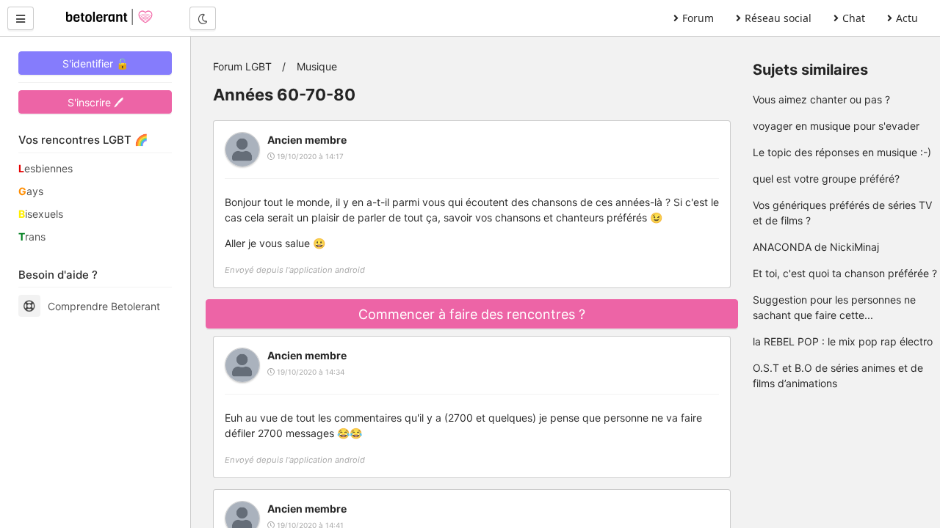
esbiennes (45, 168)
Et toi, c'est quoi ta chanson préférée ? (845, 273)
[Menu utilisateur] (20, 18)
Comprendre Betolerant (104, 306)
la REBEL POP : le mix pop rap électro (843, 341)
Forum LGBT (242, 66)
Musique (317, 66)
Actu (907, 18)
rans (32, 236)
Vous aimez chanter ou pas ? (821, 99)
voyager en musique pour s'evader (836, 126)
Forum (698, 18)
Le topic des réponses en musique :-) (842, 152)
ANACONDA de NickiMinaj (816, 247)
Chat (853, 18)
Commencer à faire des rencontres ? (471, 314)
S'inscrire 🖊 (95, 102)
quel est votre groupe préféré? (826, 178)
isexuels (40, 214)
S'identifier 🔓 (95, 63)
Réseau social (778, 18)
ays (30, 191)
